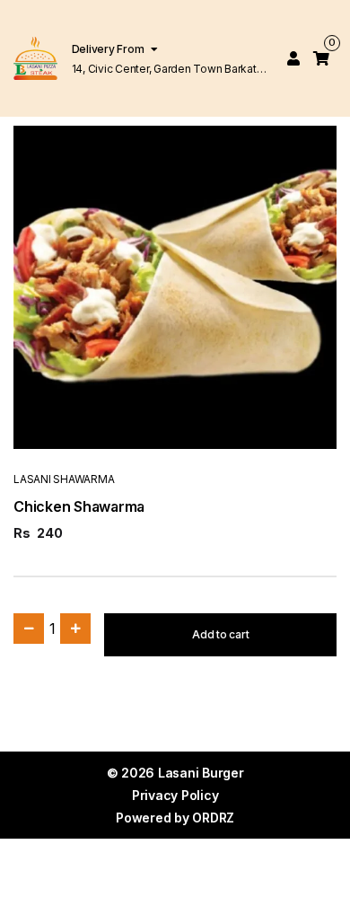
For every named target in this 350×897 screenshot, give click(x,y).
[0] (321, 58)
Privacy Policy (175, 795)
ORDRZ (213, 817)
